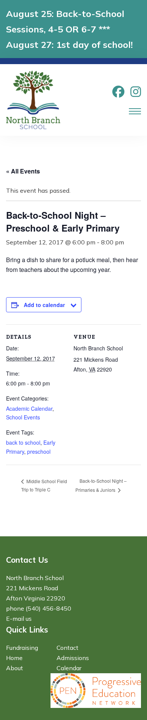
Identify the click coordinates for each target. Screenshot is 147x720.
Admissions (73, 658)
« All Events (23, 171)
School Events (23, 417)
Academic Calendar (29, 408)
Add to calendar (44, 305)
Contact (67, 647)
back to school (23, 442)
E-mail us (19, 618)
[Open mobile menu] (135, 111)
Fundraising (22, 647)
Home (14, 658)
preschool (39, 451)
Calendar (69, 668)
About (14, 668)
